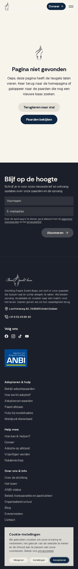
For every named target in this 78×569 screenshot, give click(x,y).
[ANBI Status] (39, 358)
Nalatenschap (14, 460)
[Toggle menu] (71, 6)
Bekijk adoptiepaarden (20, 389)
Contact (10, 520)
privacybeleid (34, 222)
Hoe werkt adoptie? (18, 395)
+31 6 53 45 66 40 (20, 317)
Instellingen (39, 560)
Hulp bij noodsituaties (19, 413)
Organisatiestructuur (18, 502)
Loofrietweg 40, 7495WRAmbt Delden (33, 308)
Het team (11, 484)
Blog (8, 508)
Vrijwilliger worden (17, 454)
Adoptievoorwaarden (19, 401)
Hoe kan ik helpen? (17, 436)
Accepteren (59, 560)
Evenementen (14, 514)
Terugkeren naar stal (39, 107)
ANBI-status (13, 490)
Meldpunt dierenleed (18, 419)
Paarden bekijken (39, 119)
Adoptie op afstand (17, 448)
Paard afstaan (14, 407)
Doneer (54, 6)
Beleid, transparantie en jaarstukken (28, 496)
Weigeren (19, 560)
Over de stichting (16, 478)
